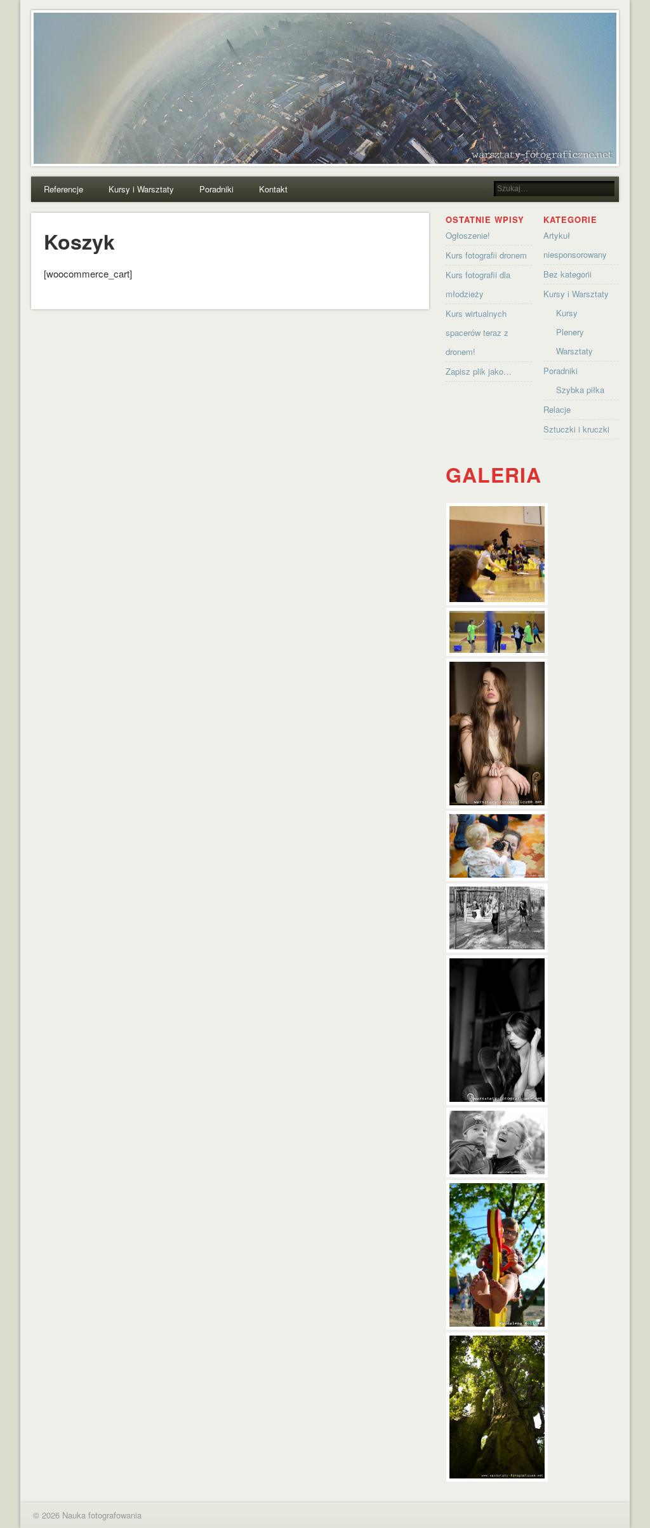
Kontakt (273, 189)
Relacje (557, 409)
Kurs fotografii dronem (486, 255)
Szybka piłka (580, 390)
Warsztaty (574, 351)
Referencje (63, 189)
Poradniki (216, 189)
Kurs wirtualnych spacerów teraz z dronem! (477, 332)
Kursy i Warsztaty (141, 189)
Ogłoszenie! (468, 235)
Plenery (570, 332)
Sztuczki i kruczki (576, 429)
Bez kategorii (567, 274)
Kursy (567, 313)
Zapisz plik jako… (479, 371)
